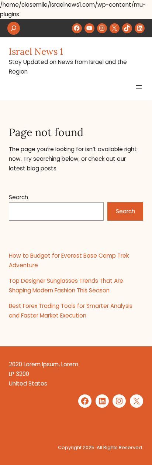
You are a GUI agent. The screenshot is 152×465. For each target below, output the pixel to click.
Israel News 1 (36, 51)
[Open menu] (138, 86)
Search (18, 197)
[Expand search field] (13, 28)
